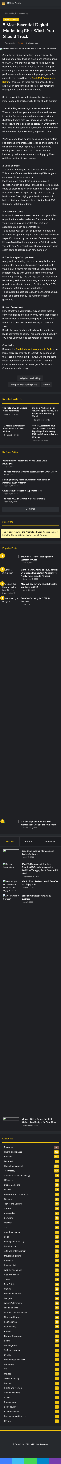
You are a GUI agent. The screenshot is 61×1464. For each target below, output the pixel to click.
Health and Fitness (13, 1152)
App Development (12, 1232)
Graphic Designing (12, 1336)
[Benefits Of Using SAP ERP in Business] (10, 707)
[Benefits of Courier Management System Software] (10, 560)
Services (8, 1156)
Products (8, 1260)
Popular (10, 841)
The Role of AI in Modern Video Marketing (14, 409)
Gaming (7, 1289)
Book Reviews (10, 1407)
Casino (7, 1208)
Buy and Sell (10, 1265)
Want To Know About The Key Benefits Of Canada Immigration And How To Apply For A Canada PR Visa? (39, 572)
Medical (8, 1222)
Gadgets (8, 1298)
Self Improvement (12, 1350)
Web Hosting (10, 1326)
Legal (6, 1237)
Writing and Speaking (14, 1241)
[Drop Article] (14, 3)
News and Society (12, 1317)
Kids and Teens (11, 1274)
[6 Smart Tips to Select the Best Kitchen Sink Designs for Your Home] (10, 825)
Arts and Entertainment (15, 1251)
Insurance (9, 1364)
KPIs (47, 384)
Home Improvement (13, 1166)
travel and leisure (12, 1255)
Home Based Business (14, 1359)
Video (6, 1397)
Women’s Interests (13, 1303)
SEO (6, 1227)
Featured (8, 1161)
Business (8, 1147)
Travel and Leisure (13, 1204)
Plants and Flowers (13, 1388)
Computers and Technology (17, 1175)
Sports (7, 1341)
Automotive (9, 1213)
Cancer (7, 1383)
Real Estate (9, 1284)
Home (8, 13)
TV (5, 1369)
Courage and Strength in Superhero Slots (22, 490)
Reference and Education (16, 1194)
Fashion (8, 1189)
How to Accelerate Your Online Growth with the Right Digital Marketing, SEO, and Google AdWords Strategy (45, 431)
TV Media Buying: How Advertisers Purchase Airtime (13, 428)
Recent (29, 841)
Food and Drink (11, 1308)
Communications (12, 1392)
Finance (8, 1199)
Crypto (7, 1421)
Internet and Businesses (15, 1312)
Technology (9, 1171)
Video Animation (12, 1411)
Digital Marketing (20, 13)
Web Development (13, 1270)
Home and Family (12, 1293)
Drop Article (10, 43)
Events (7, 1355)
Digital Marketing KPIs (24, 384)
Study (7, 1279)
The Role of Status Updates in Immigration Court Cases (29, 471)
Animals (8, 1331)
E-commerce (10, 1402)
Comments (49, 841)
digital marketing (31, 378)
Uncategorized (11, 1345)
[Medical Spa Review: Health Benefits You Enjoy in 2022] (10, 588)
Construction (10, 1246)
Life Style (8, 1180)
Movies (7, 1374)
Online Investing (11, 1378)
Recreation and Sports (14, 1416)
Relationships (10, 1322)
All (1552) (30, 509)
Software (8, 1218)
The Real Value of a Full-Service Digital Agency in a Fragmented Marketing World (45, 412)
